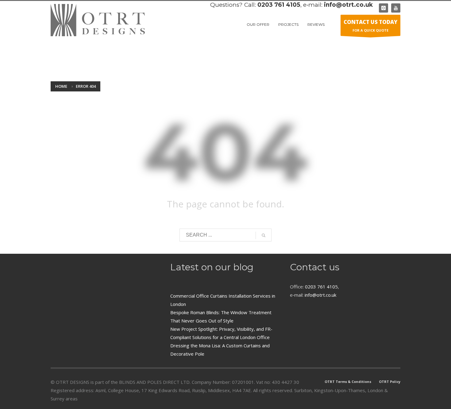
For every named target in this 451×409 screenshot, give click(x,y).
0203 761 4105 (278, 4)
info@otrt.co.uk (348, 4)
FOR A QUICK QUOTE (370, 25)
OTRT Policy (389, 381)
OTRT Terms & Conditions (348, 381)
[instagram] (383, 8)
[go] (264, 235)
